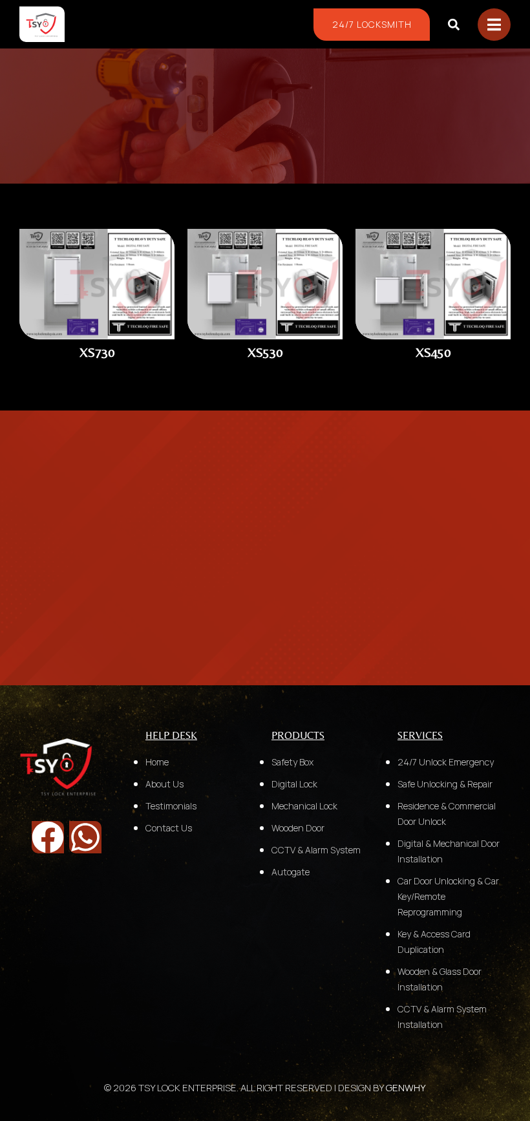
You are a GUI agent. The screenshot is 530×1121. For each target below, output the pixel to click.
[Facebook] (48, 837)
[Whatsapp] (85, 837)
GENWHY (406, 1087)
